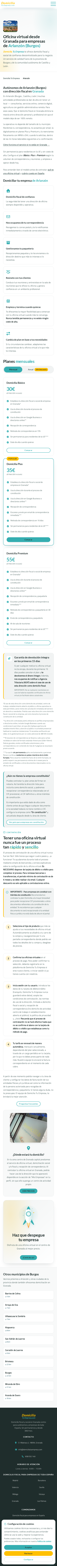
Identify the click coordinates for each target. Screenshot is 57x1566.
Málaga (15, 1494)
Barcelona (42, 1480)
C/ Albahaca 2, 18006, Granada (30, 1442)
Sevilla (41, 1487)
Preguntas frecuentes (28, 1104)
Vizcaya (42, 1494)
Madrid (15, 1480)
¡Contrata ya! (28, 1257)
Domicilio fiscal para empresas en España (28, 1515)
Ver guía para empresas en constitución (26, 822)
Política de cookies (44, 1541)
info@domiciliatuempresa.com (30, 1449)
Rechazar (28, 1553)
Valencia (15, 1487)
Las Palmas (41, 1501)
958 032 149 (30, 1456)
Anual (37, 369)
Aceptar (28, 1547)
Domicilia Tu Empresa (11, 78)
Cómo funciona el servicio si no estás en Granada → (26, 144)
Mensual (13, 369)
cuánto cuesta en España (33, 173)
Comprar (28, 450)
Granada (15, 1501)
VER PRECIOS (28, 1191)
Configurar (28, 1559)
